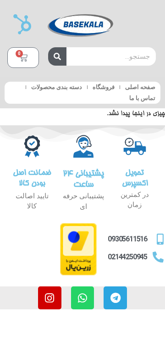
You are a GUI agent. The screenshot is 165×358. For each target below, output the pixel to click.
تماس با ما (142, 98)
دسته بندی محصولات (56, 87)
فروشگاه (104, 87)
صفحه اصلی (140, 87)
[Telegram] (115, 298)
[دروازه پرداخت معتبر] (78, 274)
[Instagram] (49, 298)
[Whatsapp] (82, 298)
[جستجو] (57, 56)
